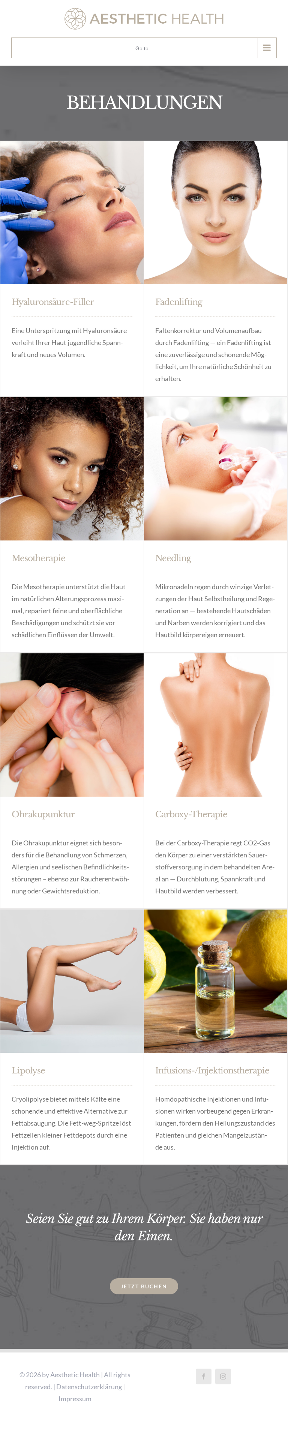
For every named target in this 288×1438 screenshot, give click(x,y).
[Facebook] (204, 1376)
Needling (173, 558)
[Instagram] (223, 1376)
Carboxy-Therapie (191, 814)
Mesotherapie (38, 558)
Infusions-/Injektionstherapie (212, 1071)
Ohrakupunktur (43, 814)
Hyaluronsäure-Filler (53, 302)
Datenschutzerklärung (89, 1386)
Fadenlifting (178, 302)
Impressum (75, 1398)
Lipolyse (28, 1071)
